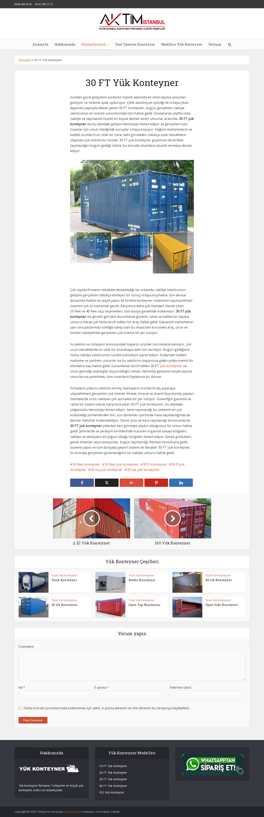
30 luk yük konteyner (143, 469)
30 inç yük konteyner (107, 469)
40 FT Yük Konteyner (113, 786)
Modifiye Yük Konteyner (181, 44)
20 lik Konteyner (65, 605)
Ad (22, 687)
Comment (26, 646)
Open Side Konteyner (221, 605)
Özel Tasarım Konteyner (135, 44)
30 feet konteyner (86, 464)
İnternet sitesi (180, 687)
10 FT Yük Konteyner (113, 766)
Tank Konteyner (64, 580)
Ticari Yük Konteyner (64, 575)
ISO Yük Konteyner (111, 792)
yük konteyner (171, 366)
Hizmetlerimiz (93, 44)
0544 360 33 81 (23, 4)
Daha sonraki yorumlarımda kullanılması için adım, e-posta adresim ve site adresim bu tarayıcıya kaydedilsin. (107, 708)
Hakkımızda (64, 44)
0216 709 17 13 (44, 4)
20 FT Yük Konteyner (113, 772)
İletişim (215, 44)
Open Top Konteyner (144, 605)
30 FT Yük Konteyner (113, 779)
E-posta (101, 687)
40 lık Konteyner (218, 580)
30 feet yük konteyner (122, 464)
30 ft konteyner (155, 464)
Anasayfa (40, 44)
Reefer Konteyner (142, 580)
